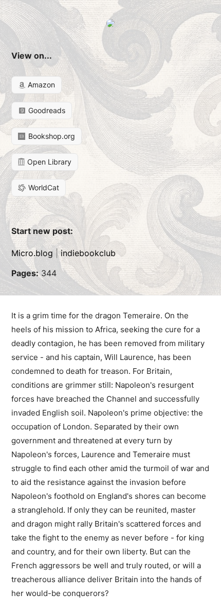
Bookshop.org (50, 136)
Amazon (40, 84)
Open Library (48, 161)
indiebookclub (88, 253)
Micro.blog (32, 253)
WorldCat (42, 187)
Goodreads (45, 110)
